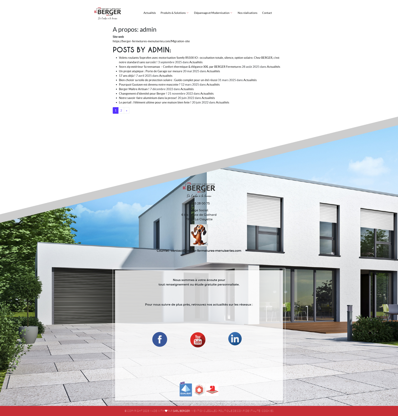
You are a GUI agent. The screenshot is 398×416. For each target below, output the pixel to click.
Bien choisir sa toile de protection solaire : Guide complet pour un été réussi (168, 80)
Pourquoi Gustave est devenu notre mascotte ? (149, 84)
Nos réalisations (247, 12)
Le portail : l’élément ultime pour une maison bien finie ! (155, 102)
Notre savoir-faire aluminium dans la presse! (148, 98)
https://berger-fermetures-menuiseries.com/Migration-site (151, 41)
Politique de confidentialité (239, 410)
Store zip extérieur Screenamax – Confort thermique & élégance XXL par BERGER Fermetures (180, 66)
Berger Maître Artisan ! (134, 89)
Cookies (267, 410)
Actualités (149, 12)
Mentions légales (204, 410)
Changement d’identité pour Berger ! (143, 93)
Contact (267, 12)
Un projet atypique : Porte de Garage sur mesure (150, 71)
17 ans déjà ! (127, 75)
